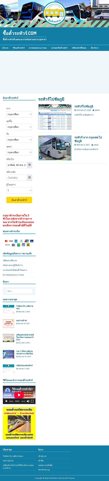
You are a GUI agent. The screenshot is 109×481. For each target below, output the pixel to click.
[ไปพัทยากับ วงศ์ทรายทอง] (8, 312)
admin (97, 110)
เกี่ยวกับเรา (95, 48)
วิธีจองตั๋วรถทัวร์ (19, 48)
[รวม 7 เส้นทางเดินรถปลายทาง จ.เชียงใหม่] (8, 357)
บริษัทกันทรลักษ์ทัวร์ (24, 365)
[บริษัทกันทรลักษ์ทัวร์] (8, 371)
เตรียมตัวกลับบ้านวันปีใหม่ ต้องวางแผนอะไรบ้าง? (25, 337)
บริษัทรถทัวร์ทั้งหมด (79, 48)
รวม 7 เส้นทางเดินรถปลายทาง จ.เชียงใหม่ (24, 352)
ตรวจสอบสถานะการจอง (38, 48)
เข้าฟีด (40, 461)
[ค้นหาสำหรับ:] (19, 291)
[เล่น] (6, 401)
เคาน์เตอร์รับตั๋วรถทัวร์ (59, 48)
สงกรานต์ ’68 (21, 320)
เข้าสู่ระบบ (42, 456)
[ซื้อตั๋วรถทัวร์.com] (54, 26)
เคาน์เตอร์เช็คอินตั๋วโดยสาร (15, 270)
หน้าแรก (5, 48)
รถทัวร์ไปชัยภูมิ (83, 106)
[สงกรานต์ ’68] (8, 326)
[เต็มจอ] (32, 401)
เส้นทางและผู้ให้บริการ (13, 265)
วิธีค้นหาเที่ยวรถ (10, 260)
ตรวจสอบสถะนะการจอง (13, 275)
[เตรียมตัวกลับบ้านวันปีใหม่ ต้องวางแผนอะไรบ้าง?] (8, 340)
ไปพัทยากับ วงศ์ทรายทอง (13, 456)
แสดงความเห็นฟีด (45, 465)
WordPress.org (44, 470)
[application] (19, 395)
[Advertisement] (54, 72)
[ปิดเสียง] (28, 401)
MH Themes (69, 478)
